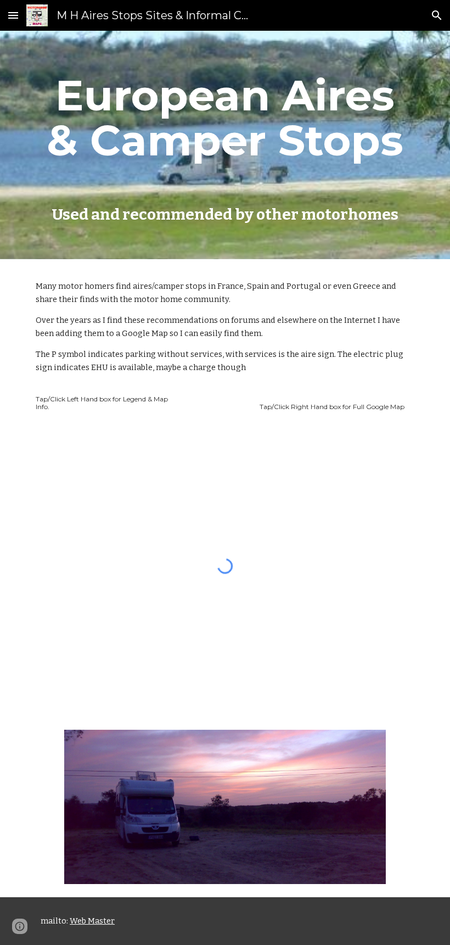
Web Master (92, 921)
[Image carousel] (224, 807)
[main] (225, 144)
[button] (13, 15)
